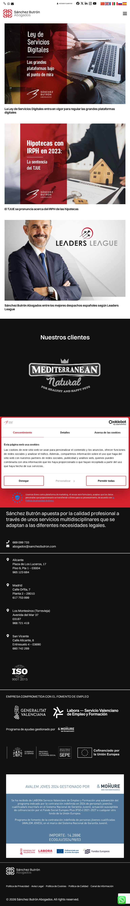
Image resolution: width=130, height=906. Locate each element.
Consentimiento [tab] (22, 432)
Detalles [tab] (65, 432)
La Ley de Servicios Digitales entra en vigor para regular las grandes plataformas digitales (60, 111)
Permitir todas (106, 480)
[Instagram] (90, 3)
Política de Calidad (78, 886)
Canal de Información (102, 886)
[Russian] (120, 3)
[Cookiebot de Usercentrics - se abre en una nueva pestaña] (111, 422)
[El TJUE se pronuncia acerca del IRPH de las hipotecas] (65, 164)
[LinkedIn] (86, 3)
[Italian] (116, 3)
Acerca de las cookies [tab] (107, 432)
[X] (82, 3)
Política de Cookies (56, 886)
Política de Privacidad (17, 886)
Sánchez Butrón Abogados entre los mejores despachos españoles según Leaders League (62, 307)
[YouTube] (94, 3)
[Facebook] (77, 3)
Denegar (24, 480)
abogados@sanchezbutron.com (34, 546)
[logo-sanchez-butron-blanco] (23, 871)
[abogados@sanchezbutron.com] (9, 545)
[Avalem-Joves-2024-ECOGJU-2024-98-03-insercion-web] (65, 816)
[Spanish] (125, 3)
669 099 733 (21, 542)
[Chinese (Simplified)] (103, 3)
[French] (111, 3)
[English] (107, 3)
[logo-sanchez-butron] (21, 13)
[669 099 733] (9, 541)
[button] (125, 14)
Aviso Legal (37, 886)
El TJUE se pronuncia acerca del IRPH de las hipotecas (42, 209)
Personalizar (63, 480)
